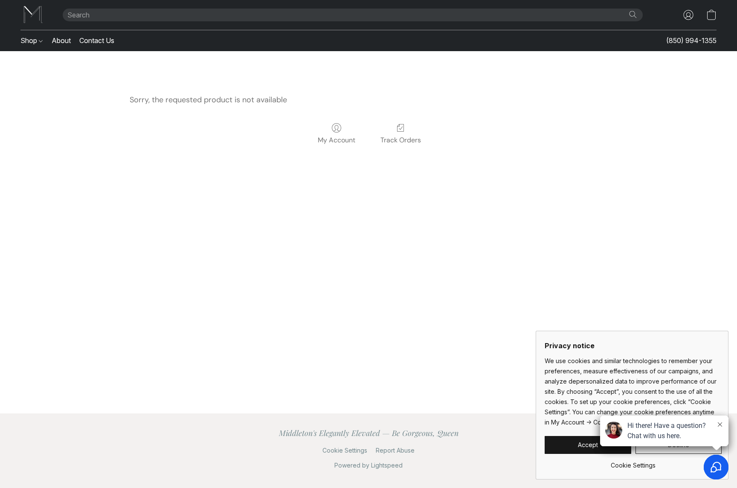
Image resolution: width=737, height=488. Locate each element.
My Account (336, 140)
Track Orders (400, 140)
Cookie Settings (344, 450)
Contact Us (96, 40)
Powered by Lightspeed (368, 465)
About (61, 40)
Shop (29, 40)
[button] (33, 15)
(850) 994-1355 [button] (691, 40)
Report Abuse (395, 450)
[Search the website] (633, 14)
